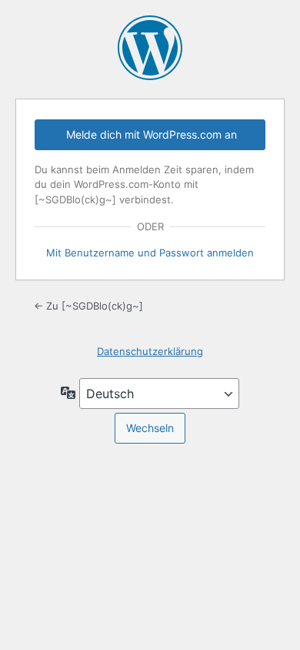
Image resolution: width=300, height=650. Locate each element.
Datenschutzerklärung (150, 351)
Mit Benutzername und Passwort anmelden (150, 252)
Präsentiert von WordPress (150, 47)
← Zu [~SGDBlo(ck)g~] (88, 306)
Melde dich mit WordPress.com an (151, 134)
